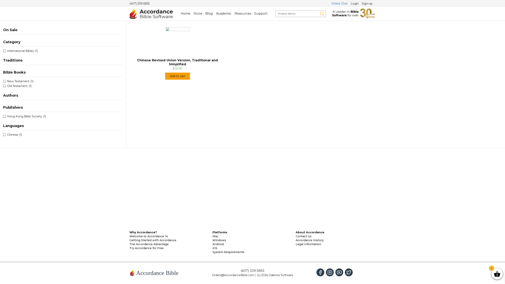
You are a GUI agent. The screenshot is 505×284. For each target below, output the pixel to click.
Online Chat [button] (339, 3)
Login (355, 3)
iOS (214, 248)
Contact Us (303, 236)
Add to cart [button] (177, 76)
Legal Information (308, 244)
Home (185, 13)
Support (261, 13)
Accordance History (310, 240)
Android (218, 244)
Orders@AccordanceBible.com (233, 275)
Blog (209, 13)
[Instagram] (330, 272)
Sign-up (367, 3)
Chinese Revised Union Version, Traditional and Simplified (177, 62)
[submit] (322, 13)
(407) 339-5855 (139, 3)
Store (198, 13)
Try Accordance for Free (146, 248)
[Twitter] (349, 272)
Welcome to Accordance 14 (148, 236)
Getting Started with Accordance (152, 240)
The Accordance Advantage (149, 244)
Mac (215, 236)
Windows (219, 240)
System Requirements (228, 252)
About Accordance (310, 232)
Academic (223, 13)
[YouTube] (339, 272)
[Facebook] (320, 272)
